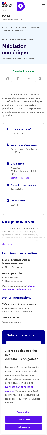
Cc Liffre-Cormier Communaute (19, 39)
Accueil (5, 27)
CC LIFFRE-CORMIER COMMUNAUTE (27, 27)
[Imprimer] (18, 79)
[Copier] (7, 79)
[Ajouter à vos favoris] (39, 79)
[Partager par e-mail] (29, 79)
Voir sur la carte (19, 177)
